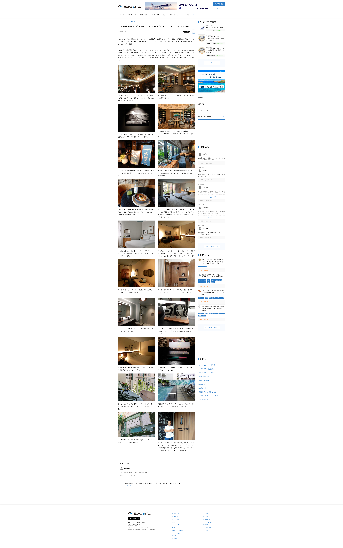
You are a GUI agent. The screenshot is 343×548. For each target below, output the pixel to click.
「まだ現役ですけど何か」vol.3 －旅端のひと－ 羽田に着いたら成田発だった (215, 50)
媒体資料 (202, 384)
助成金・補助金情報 (204, 116)
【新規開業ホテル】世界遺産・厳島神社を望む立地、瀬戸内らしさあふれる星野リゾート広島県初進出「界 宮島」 (213, 261)
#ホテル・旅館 (202, 280)
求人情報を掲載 (204, 376)
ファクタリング (176, 533)
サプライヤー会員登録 (206, 369)
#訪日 (212, 280)
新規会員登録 (219, 4)
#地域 (214, 313)
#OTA (208, 282)
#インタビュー (202, 282)
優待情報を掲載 (204, 380)
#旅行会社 (201, 297)
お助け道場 (143, 15)
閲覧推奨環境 (203, 399)
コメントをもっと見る (211, 246)
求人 (164, 15)
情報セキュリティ (208, 519)
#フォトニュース (203, 266)
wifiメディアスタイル (177, 530)
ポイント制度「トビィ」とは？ (209, 396)
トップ (122, 15)
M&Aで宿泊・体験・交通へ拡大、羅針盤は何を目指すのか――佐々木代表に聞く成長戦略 (213, 308)
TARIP (174, 536)
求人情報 (201, 97)
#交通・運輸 (219, 280)
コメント (205, 270)
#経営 (212, 282)
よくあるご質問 (207, 527)
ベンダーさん (155, 15)
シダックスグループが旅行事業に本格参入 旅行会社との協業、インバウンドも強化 (213, 292)
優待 (187, 15)
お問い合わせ (203, 388)
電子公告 (205, 530)
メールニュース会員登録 (207, 365)
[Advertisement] (211, 134)
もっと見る (212, 62)
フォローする (135, 518)
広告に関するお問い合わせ (207, 392)
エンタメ (174, 538)
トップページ (121, 21)
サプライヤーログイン (206, 372)
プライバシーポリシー (209, 522)
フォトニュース (131, 21)
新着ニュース (132, 15)
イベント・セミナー (176, 15)
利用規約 (205, 524)
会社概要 (205, 513)
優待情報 (201, 104)
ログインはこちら (127, 485)
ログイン (219, 8)
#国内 (208, 280)
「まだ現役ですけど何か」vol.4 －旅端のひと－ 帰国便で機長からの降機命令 (215, 38)
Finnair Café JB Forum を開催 (214, 27)
